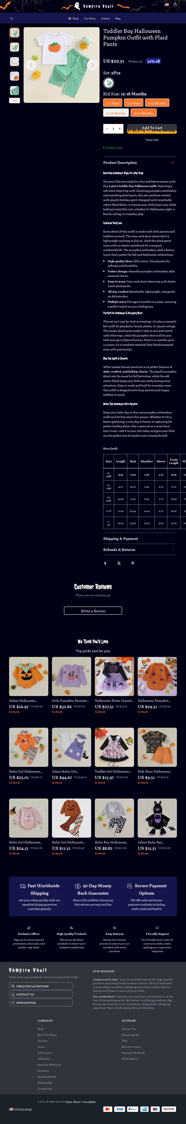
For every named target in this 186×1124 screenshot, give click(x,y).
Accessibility (89, 1101)
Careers (43, 1040)
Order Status (130, 1058)
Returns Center (131, 1046)
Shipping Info (131, 1035)
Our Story (90, 18)
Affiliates (44, 1058)
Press (41, 1046)
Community (45, 1088)
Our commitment (103, 996)
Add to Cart (152, 127)
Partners (43, 1070)
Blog (117, 18)
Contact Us (129, 1029)
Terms (69, 1101)
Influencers (45, 1052)
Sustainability (47, 1076)
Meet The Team (47, 1035)
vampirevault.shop (105, 979)
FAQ (125, 1040)
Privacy (76, 1101)
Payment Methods (133, 1052)
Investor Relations (49, 1064)
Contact (105, 18)
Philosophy (45, 1082)
